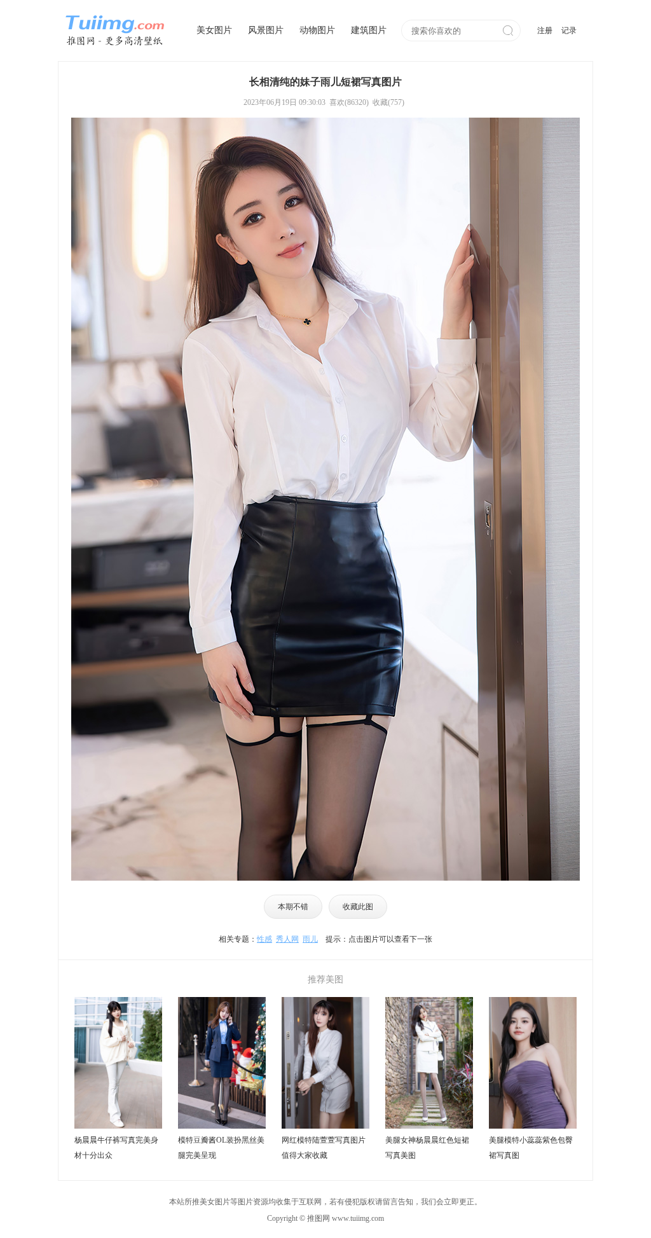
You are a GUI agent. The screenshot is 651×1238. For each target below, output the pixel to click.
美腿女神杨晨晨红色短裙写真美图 (427, 1148)
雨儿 (310, 939)
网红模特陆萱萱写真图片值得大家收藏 (324, 1148)
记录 (569, 30)
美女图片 (214, 30)
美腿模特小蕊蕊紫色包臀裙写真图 (531, 1148)
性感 (264, 939)
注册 (544, 30)
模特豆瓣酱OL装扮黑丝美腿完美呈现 (221, 1148)
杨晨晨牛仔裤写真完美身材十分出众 (116, 1148)
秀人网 (287, 939)
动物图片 (317, 30)
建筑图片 (369, 30)
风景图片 (266, 30)
